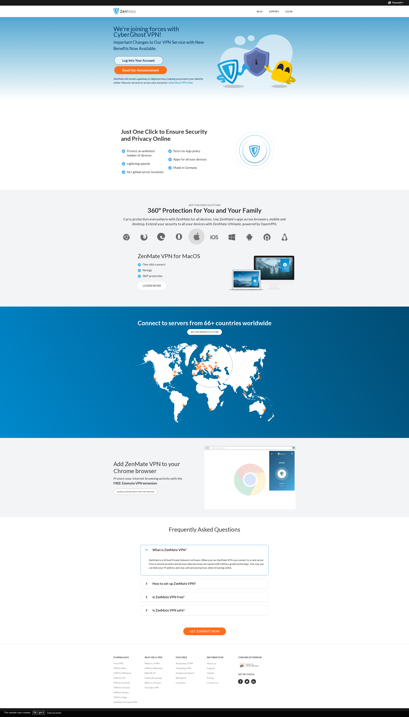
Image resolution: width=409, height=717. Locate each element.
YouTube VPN (152, 687)
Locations (180, 682)
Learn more (152, 285)
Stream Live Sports (185, 673)
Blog (259, 11)
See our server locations (204, 332)
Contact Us (212, 682)
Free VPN (118, 663)
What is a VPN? (152, 663)
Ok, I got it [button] (39, 713)
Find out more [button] (54, 712)
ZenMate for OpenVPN (125, 702)
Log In (288, 11)
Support (274, 11)
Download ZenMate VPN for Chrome (135, 492)
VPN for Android (121, 682)
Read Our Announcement (140, 70)
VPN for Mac (119, 668)
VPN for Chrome (121, 687)
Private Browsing (153, 678)
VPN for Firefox (121, 692)
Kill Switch (181, 678)
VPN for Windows (122, 673)
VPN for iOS (119, 678)
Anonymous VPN (184, 663)
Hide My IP (150, 673)
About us (211, 663)
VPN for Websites (154, 668)
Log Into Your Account (138, 60)
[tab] (206, 550)
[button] (206, 550)
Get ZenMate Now (205, 631)
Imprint (210, 673)
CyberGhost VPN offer (180, 82)
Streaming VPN (183, 668)
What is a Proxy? (153, 682)
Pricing (210, 678)
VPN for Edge (120, 697)
